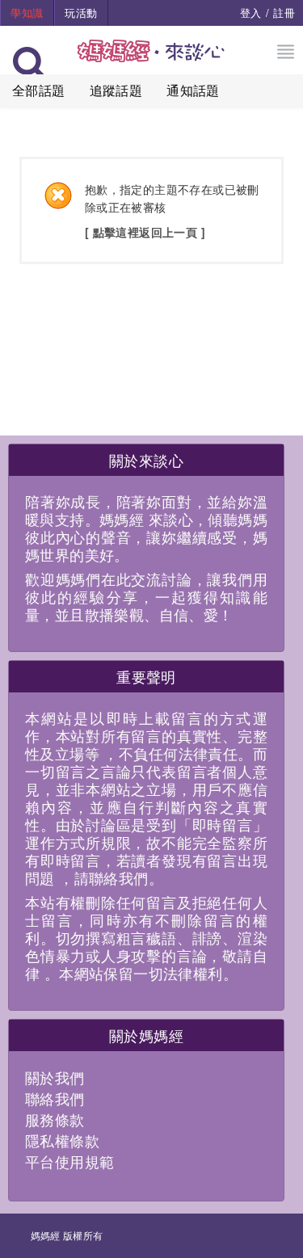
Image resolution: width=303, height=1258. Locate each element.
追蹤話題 (116, 90)
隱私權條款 (62, 1140)
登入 (251, 12)
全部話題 (38, 90)
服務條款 (55, 1119)
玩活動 (81, 12)
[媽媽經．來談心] (151, 59)
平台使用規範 (69, 1161)
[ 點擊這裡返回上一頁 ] (145, 232)
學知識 (27, 12)
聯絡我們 (55, 1098)
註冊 (284, 12)
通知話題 (193, 90)
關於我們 (55, 1077)
